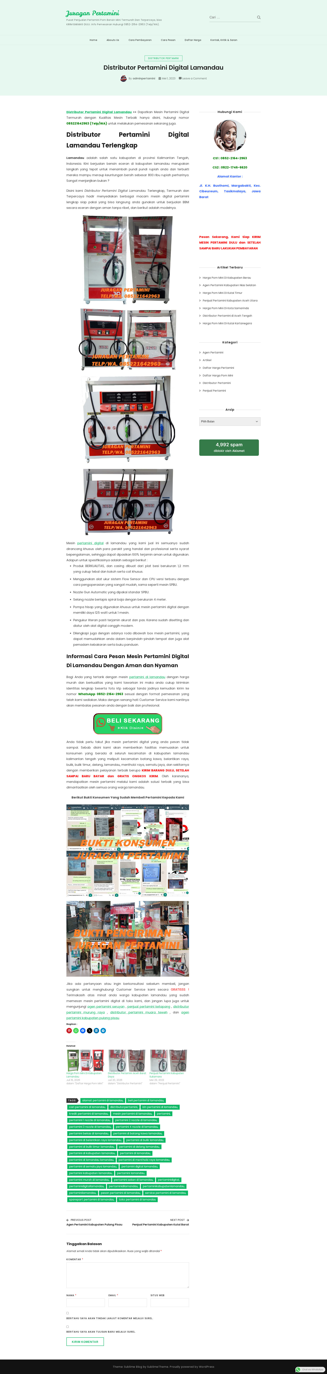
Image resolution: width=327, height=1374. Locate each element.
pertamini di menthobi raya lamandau (144, 1160)
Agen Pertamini (213, 352)
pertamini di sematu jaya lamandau (92, 1166)
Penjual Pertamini (214, 391)
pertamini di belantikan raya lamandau (95, 1140)
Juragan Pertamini (92, 13)
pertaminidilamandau (123, 1186)
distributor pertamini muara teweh (138, 1012)
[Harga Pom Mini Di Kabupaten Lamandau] (85, 1061)
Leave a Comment (194, 78)
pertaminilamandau (82, 1193)
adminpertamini (144, 78)
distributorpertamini (123, 1107)
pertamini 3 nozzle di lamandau (90, 1127)
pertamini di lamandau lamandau (91, 1160)
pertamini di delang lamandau (139, 1147)
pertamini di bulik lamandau (144, 1140)
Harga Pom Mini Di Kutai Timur (222, 293)
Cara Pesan (168, 40)
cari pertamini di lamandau (87, 1107)
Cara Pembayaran (140, 40)
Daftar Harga (193, 40)
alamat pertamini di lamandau (102, 1100)
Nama (71, 1295)
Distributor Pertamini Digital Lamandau (99, 112)
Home (93, 40)
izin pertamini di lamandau (159, 1107)
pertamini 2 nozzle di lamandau (136, 1120)
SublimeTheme (157, 1367)
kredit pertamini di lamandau (88, 1114)
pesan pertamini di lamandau (120, 1193)
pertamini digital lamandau (139, 1166)
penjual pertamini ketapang (148, 1006)
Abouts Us (113, 40)
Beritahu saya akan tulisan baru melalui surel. (101, 1331)
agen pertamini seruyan (105, 1006)
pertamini (163, 1114)
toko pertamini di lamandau (137, 1199)
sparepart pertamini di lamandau (91, 1199)
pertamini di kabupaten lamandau (92, 1153)
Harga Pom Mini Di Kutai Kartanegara (227, 323)
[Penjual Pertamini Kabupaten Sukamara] (169, 1061)
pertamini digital (90, 543)
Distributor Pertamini (163, 58)
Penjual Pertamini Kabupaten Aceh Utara (230, 300)
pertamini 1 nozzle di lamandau (89, 1120)
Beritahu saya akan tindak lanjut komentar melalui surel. (109, 1318)
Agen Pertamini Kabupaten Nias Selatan (229, 285)
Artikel (207, 360)
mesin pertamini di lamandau (132, 1114)
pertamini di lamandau (147, 677)
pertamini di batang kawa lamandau (137, 1133)
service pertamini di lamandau (165, 1193)
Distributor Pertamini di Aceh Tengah (227, 316)
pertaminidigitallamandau (86, 1186)
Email (113, 1295)
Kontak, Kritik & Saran (224, 40)
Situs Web (158, 1295)
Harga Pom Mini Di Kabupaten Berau (227, 278)
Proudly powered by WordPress (192, 1367)
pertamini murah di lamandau (89, 1180)
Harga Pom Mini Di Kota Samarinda (226, 308)
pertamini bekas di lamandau (88, 1133)
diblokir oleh (229, 447)
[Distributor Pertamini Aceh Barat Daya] (127, 1061)
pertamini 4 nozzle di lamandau (137, 1127)
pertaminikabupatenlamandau (163, 1186)
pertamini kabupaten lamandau (90, 1173)
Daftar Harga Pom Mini (218, 375)
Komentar (74, 1259)
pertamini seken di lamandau (133, 1180)
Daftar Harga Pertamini (218, 368)
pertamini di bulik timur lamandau (91, 1147)
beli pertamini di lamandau (146, 1100)
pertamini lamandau (130, 1173)
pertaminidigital (168, 1180)
